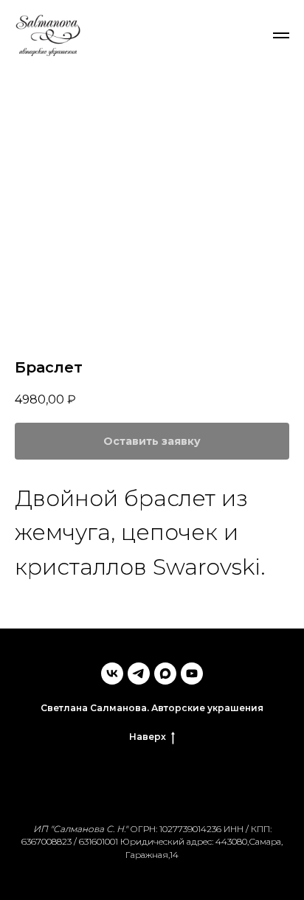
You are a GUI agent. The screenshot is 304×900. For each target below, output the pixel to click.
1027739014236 (190, 828)
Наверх (147, 736)
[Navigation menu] (281, 35)
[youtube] (192, 673)
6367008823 (46, 841)
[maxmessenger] (165, 673)
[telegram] (139, 673)
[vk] (112, 673)
